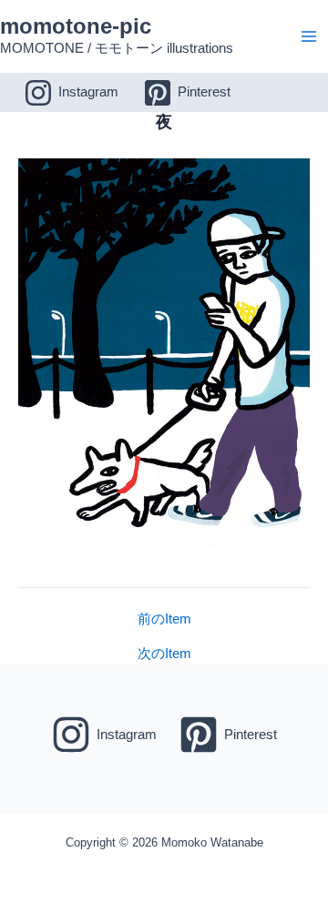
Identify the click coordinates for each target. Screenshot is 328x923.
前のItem (164, 619)
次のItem (164, 654)
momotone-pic (75, 26)
